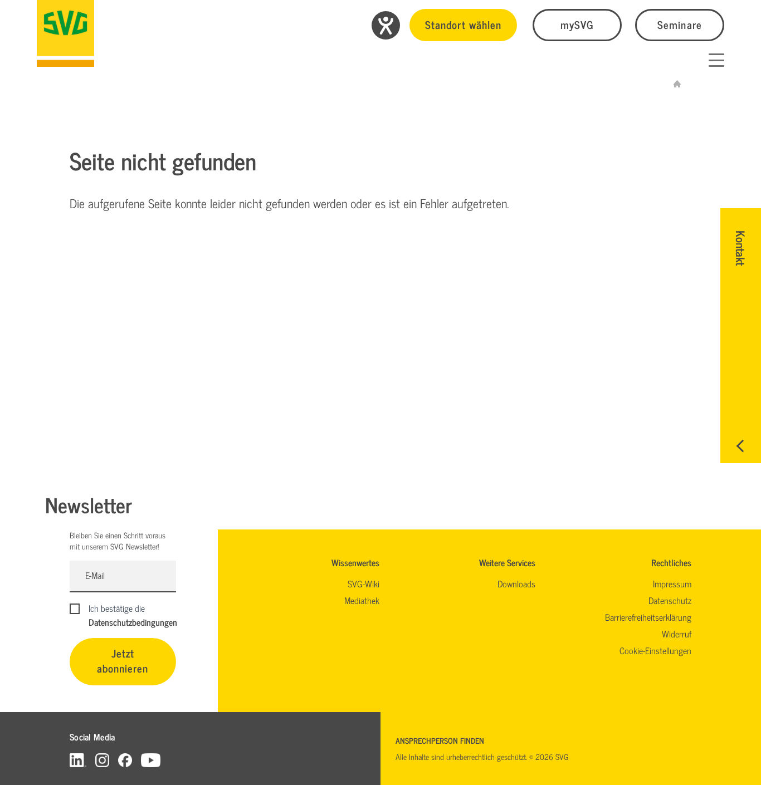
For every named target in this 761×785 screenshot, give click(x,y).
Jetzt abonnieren (123, 660)
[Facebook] (125, 759)
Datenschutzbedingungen (133, 622)
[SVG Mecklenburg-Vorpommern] (65, 33)
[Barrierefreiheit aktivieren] (386, 25)
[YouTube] (151, 759)
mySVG (577, 24)
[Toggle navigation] (716, 60)
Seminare (679, 24)
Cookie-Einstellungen (655, 650)
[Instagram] (102, 759)
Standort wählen (463, 24)
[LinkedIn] (78, 759)
